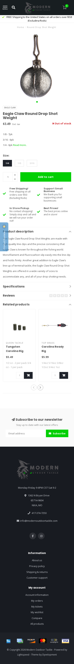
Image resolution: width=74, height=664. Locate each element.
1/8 (19, 163)
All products (37, 623)
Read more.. (20, 145)
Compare (37, 618)
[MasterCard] (42, 641)
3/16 (32, 163)
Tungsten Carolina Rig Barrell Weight (16, 351)
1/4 (7, 163)
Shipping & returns (37, 572)
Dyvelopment (49, 654)
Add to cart (46, 177)
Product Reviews (4, 239)
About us (37, 560)
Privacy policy (37, 566)
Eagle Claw (10, 107)
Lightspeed (23, 654)
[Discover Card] (31, 641)
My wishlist (37, 612)
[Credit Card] (20, 641)
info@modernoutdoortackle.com (38, 520)
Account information (37, 595)
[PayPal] (54, 641)
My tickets (37, 606)
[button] (37, 102)
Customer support (37, 577)
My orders (37, 600)
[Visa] (65, 641)
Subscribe (58, 433)
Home (20, 27)
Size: (6, 155)
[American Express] (8, 641)
